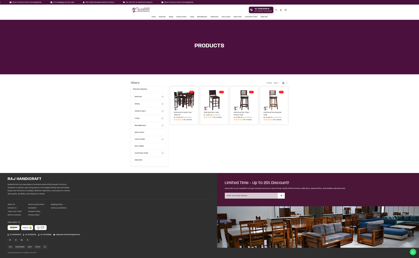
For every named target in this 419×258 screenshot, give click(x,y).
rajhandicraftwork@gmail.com (68, 235)
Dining (171, 17)
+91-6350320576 (15, 235)
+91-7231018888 (45, 235)
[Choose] (191, 107)
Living (192, 17)
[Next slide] (192, 100)
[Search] (276, 10)
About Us (11, 204)
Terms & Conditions (59, 208)
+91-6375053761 (30, 235)
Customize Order (251, 17)
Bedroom (162, 17)
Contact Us (12, 208)
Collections (214, 17)
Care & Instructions (36, 204)
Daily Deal (264, 17)
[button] (277, 83)
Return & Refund (14, 215)
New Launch (226, 17)
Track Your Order (15, 211)
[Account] (280, 10)
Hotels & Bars (181, 17)
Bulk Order (238, 17)
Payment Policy (34, 211)
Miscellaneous (202, 17)
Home (154, 17)
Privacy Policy (33, 215)
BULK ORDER (139, 146)
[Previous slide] (176, 100)
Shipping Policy (57, 204)
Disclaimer (32, 208)
